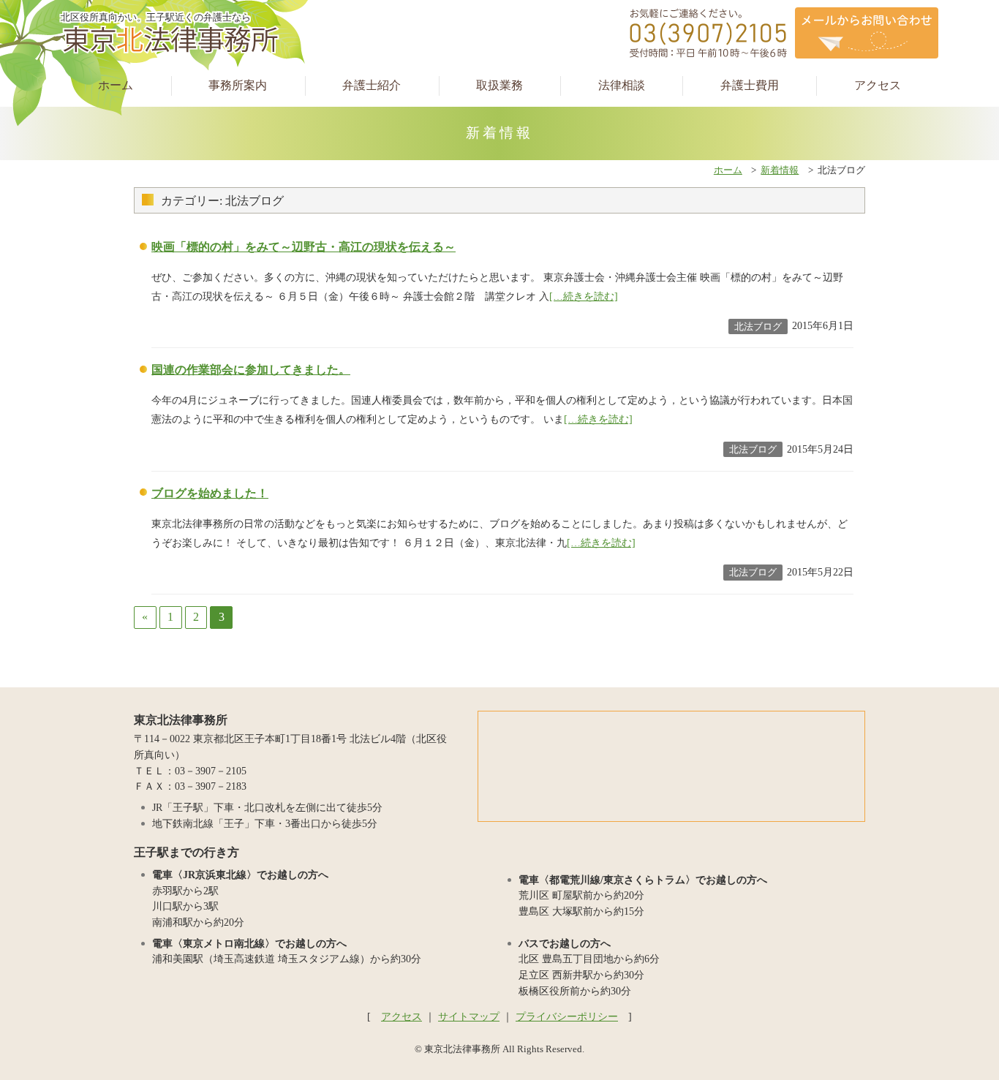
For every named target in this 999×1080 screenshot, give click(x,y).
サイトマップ (468, 1016)
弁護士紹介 (371, 85)
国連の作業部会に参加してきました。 (250, 369)
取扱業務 (499, 85)
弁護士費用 (749, 85)
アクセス (877, 85)
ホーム (115, 85)
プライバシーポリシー (567, 1016)
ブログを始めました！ (209, 493)
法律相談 (621, 85)
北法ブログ (758, 326)
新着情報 (780, 170)
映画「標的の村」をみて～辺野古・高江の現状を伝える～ (303, 247)
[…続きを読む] (583, 296)
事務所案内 (237, 85)
